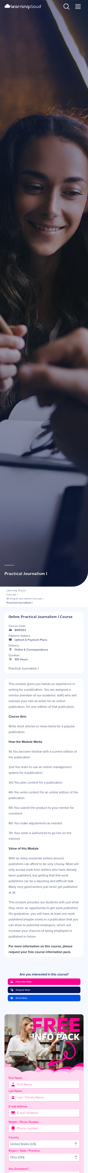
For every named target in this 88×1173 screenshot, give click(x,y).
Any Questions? (18, 1169)
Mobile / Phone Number (24, 1122)
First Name (15, 1078)
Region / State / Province (24, 1151)
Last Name (15, 1091)
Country (14, 1137)
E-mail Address (18, 1106)
